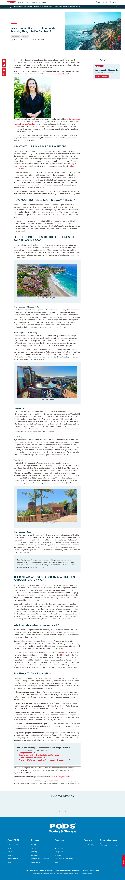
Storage (33, 848)
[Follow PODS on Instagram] (88, 844)
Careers (10, 848)
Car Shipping (35, 855)
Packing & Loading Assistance (40, 858)
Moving (33, 845)
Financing (34, 851)
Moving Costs (59, 848)
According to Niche (62, 652)
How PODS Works (13, 845)
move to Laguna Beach (59, 74)
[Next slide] (66, 811)
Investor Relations (13, 858)
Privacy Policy (94, 870)
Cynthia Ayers (74, 119)
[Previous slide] (59, 811)
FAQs (56, 845)
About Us (10, 855)
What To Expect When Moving (64, 858)
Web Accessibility (32, 870)
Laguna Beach (15, 36)
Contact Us (11, 851)
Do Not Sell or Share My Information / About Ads (71, 870)
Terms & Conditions (46, 870)
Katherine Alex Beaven (19, 40)
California (25, 36)
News (9, 862)
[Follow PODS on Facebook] (85, 844)
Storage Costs (59, 851)
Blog (56, 862)
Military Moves (35, 862)
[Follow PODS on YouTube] (92, 844)
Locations (58, 855)
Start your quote (101, 76)
